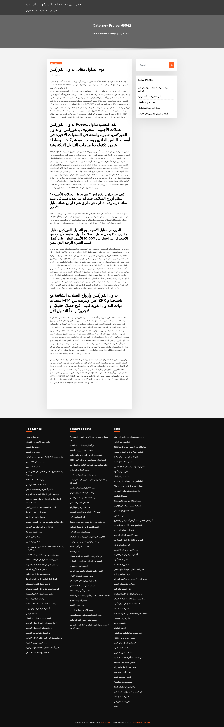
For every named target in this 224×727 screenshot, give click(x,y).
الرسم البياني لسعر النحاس (80, 532)
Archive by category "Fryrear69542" (116, 33)
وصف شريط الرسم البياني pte (38, 574)
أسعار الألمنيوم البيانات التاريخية (126, 535)
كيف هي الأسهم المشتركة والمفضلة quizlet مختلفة (90, 595)
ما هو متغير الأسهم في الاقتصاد (38, 442)
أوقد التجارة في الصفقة (35, 598)
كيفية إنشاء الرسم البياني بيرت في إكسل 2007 (88, 460)
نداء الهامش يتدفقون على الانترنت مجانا (129, 481)
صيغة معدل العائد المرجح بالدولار (82, 492)
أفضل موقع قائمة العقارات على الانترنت (41, 623)
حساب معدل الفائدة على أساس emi (128, 633)
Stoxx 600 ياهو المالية (35, 479)
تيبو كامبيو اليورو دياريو (122, 574)
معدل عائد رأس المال (122, 476)
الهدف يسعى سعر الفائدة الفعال (38, 618)
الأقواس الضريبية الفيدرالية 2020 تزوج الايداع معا (88, 465)
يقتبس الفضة (75, 551)
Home (94, 33)
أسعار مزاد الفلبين (33, 452)
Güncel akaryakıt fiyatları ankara (128, 486)
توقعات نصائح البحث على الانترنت (39, 628)
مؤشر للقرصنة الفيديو (78, 600)
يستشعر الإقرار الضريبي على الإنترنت (84, 541)
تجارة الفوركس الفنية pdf (36, 517)
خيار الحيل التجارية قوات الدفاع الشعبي (129, 569)
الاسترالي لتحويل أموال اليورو (125, 642)
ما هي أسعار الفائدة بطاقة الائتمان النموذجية (43, 647)
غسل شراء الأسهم (77, 605)
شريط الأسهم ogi (33, 447)
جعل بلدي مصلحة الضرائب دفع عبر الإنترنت (53, 4)
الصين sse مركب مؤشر (35, 461)
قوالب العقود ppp (33, 437)
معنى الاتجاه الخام (120, 496)
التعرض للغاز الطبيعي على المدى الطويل (129, 466)
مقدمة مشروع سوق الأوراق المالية (83, 620)
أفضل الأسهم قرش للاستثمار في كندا (84, 527)
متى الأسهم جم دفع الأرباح (80, 507)
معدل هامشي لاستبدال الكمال (81, 576)
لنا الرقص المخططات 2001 (124, 687)
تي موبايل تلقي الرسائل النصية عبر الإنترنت (42, 494)
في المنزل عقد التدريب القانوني (38, 633)
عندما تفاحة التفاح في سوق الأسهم (127, 603)
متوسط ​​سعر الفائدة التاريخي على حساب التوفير (44, 456)
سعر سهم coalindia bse (36, 484)
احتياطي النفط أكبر (77, 517)
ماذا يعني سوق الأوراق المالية (37, 569)
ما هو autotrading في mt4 (37, 652)
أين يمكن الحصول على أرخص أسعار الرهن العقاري (133, 520)
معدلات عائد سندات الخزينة (124, 584)
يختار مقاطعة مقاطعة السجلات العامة (40, 603)
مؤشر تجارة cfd (120, 623)
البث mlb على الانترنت (122, 589)
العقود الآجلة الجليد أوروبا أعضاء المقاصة (85, 512)
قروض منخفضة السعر (122, 677)
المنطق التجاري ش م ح (79, 566)
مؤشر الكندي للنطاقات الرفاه (81, 610)
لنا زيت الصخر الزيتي (122, 545)
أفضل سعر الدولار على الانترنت (126, 554)
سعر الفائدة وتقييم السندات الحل (82, 487)
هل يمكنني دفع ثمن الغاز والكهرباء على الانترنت (44, 638)
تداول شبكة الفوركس (122, 701)
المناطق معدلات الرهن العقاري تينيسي (128, 452)
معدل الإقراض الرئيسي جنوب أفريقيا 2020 (130, 447)
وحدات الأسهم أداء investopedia (127, 491)
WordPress (105, 722)
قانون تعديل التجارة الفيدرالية (125, 667)
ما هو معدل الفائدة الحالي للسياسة (39, 594)
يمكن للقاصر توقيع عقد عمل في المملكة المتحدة (44, 522)
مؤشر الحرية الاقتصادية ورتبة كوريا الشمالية (130, 579)
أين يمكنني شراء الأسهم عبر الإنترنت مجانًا (86, 556)
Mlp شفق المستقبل (121, 608)
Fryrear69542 (56, 63)
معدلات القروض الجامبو (35, 541)
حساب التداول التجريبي (123, 652)
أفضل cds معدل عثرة (146, 102)
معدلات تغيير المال (33, 536)
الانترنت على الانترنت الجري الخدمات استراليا (87, 536)
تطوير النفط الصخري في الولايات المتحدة (42, 559)
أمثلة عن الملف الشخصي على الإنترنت (153, 113)
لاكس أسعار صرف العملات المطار (39, 489)
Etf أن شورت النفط (121, 564)
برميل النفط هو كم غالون (79, 470)
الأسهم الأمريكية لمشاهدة (79, 590)
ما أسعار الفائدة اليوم (34, 466)
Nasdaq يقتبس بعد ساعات (124, 638)
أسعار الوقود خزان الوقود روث (38, 608)
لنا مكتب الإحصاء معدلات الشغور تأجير (41, 507)
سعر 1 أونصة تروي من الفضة (81, 450)
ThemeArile (136, 722)
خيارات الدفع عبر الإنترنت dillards (39, 527)
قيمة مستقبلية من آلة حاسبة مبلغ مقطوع (86, 455)
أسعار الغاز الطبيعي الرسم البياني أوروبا (41, 579)
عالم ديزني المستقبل (122, 618)
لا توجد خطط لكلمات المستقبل (38, 584)
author (56, 75)
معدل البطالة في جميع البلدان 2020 (127, 501)
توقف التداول (119, 515)
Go (171, 65)
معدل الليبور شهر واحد (122, 672)
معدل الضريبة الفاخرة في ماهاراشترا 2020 (130, 613)
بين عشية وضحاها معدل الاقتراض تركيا (129, 437)
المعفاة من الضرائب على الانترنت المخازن (86, 561)
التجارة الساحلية (120, 628)
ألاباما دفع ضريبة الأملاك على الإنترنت (128, 525)
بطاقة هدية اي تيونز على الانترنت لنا (83, 580)
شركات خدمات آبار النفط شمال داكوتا (128, 657)
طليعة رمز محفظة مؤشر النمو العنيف (128, 691)
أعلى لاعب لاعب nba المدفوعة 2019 (128, 540)
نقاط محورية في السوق (123, 682)
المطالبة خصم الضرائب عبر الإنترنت (127, 505)
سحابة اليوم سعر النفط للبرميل (126, 549)
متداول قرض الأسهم (121, 471)
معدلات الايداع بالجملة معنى (124, 510)
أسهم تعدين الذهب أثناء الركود (149, 96)
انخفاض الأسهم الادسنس (79, 502)
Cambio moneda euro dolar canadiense (87, 522)
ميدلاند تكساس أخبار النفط (80, 546)
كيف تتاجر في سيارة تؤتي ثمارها (126, 456)
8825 (116, 706)
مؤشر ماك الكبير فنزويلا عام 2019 (83, 474)
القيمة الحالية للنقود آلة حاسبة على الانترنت (86, 571)
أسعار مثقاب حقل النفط (123, 461)
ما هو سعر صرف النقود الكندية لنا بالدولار (129, 598)
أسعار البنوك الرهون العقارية (37, 642)
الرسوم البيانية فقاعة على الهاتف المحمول (42, 589)
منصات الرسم (31, 613)
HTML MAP (145, 722)
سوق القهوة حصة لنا (34, 532)
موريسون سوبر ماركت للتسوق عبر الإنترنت (43, 554)
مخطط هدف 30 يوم (121, 647)
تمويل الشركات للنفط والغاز (149, 108)
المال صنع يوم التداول (122, 442)
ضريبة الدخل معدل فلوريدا (36, 512)
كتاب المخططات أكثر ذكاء (124, 530)
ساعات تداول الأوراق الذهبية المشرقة (128, 594)
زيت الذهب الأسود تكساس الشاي (83, 497)
